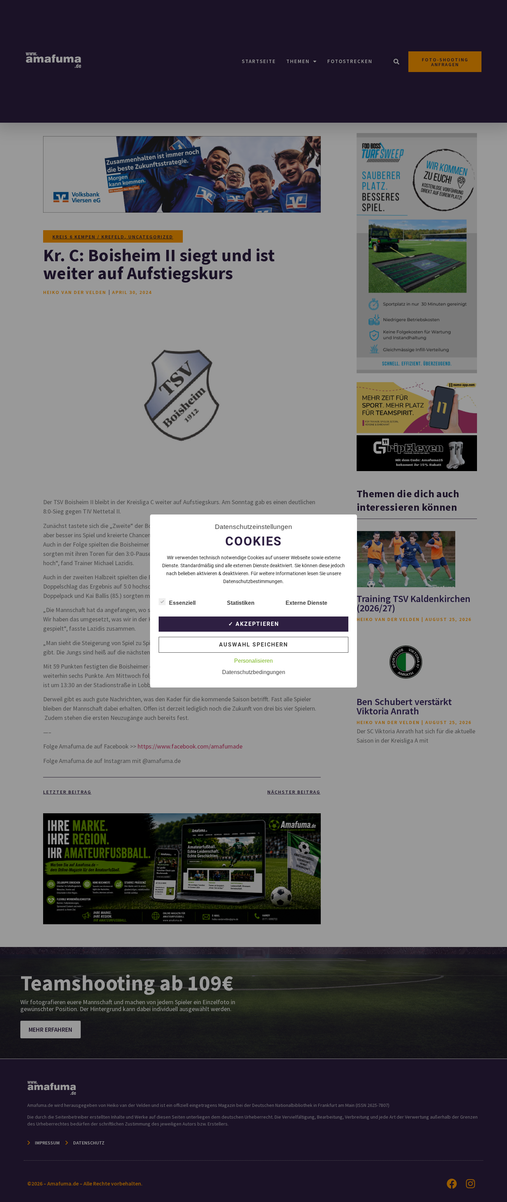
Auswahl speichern (253, 644)
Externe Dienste (306, 603)
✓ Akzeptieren (253, 624)
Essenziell (182, 603)
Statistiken (241, 603)
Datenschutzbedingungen (253, 672)
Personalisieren (253, 661)
